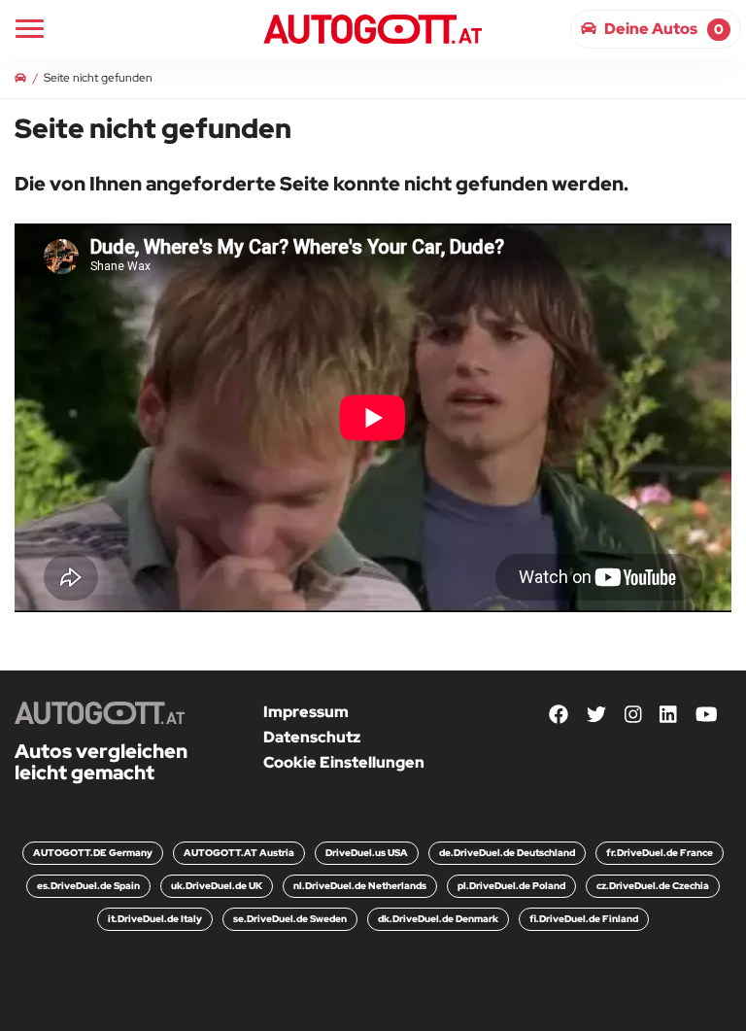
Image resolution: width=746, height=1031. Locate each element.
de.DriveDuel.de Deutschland (507, 852)
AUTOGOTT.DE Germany (93, 852)
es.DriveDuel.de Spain (88, 885)
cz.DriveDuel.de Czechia (652, 885)
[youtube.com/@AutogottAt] (706, 716)
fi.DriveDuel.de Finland (583, 918)
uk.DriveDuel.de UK (216, 885)
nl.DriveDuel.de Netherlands (359, 885)
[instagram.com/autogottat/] (633, 716)
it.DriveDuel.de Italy (155, 918)
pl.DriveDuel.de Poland (511, 885)
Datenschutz (311, 737)
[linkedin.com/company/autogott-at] (668, 716)
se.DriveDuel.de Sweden (290, 918)
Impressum (306, 712)
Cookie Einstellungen (343, 762)
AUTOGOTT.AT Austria (239, 852)
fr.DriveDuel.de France (659, 852)
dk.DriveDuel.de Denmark (438, 918)
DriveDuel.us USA (366, 852)
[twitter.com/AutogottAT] (596, 716)
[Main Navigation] (30, 29)
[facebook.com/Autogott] (558, 716)
